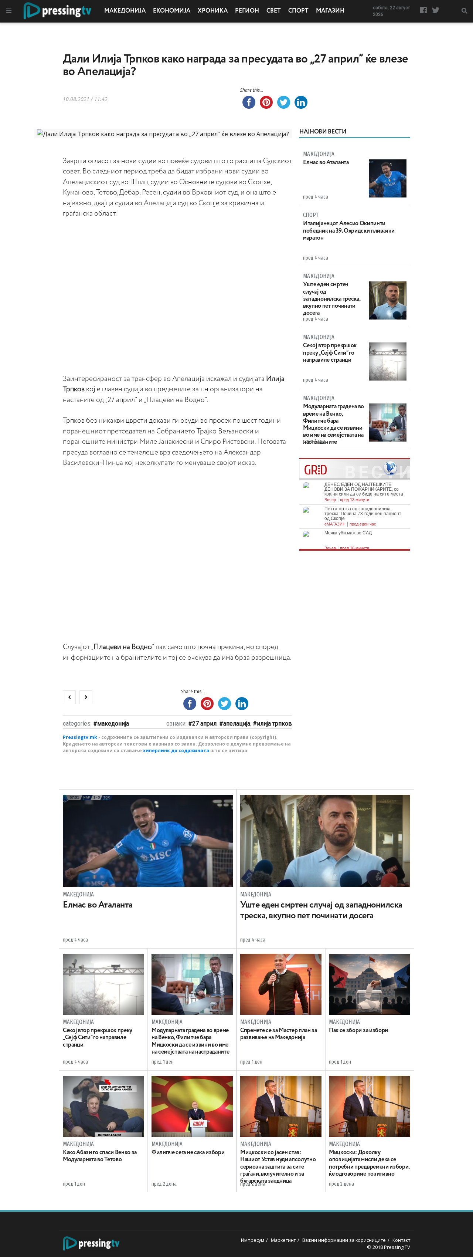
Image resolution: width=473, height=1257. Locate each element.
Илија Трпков (274, 723)
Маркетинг (283, 1240)
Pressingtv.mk (80, 737)
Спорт (298, 11)
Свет (273, 11)
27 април (204, 723)
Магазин (330, 11)
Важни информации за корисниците (344, 1240)
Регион (247, 11)
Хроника (213, 11)
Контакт (401, 1240)
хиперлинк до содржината (176, 750)
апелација (236, 723)
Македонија (125, 11)
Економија (171, 11)
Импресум (252, 1240)
